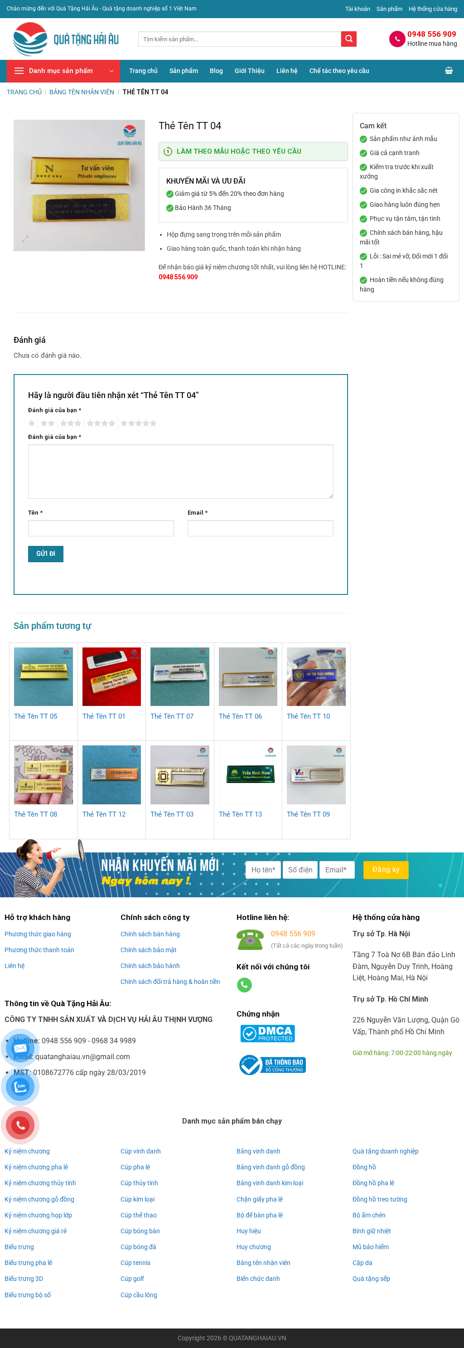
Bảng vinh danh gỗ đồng (271, 1167)
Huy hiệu (249, 1231)
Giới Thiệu (250, 71)
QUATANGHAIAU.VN (257, 1338)
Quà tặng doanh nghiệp (386, 1151)
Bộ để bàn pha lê (260, 1215)
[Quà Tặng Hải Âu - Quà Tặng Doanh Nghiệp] (66, 39)
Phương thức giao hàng (38, 934)
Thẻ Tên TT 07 (171, 716)
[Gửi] (349, 39)
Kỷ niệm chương (27, 1151)
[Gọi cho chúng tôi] (244, 985)
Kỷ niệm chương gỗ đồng (39, 1199)
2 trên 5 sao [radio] (46, 423)
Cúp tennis (135, 1262)
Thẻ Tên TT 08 (35, 814)
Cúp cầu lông (139, 1295)
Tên (35, 512)
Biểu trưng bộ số (28, 1295)
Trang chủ (143, 71)
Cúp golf (132, 1278)
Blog (216, 71)
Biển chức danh (258, 1278)
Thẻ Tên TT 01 (104, 716)
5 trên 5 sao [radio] (137, 423)
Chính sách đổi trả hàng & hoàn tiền (170, 981)
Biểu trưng (19, 1247)
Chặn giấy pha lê (260, 1199)
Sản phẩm (389, 8)
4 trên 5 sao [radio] (100, 423)
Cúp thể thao (139, 1215)
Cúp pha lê (135, 1167)
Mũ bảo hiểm (371, 1247)
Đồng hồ (364, 1167)
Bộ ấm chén (369, 1215)
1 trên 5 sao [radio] (30, 423)
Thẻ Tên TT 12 (104, 814)
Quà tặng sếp (371, 1278)
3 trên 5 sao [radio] (69, 423)
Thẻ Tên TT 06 (240, 716)
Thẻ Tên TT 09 (308, 814)
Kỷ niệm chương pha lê (36, 1167)
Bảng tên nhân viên (263, 1262)
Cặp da (362, 1262)
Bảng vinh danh (258, 1151)
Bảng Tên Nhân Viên (81, 92)
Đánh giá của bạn (54, 410)
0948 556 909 (178, 277)
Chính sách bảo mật (149, 950)
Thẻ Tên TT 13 (240, 814)
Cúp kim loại (138, 1199)
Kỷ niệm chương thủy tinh (40, 1183)
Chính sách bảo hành (150, 965)
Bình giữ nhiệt (372, 1231)
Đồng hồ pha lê (373, 1183)
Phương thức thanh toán (39, 950)
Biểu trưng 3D (24, 1278)
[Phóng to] (25, 240)
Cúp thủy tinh (139, 1183)
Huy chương (254, 1247)
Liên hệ (287, 71)
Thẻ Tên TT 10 (308, 716)
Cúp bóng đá (138, 1247)
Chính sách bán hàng (150, 934)
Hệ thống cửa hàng (433, 8)
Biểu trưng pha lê (28, 1262)
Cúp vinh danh (141, 1151)
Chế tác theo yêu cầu (339, 71)
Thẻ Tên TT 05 (35, 716)
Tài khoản (357, 8)
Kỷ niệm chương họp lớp (38, 1215)
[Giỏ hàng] (449, 71)
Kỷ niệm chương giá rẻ (36, 1231)
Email (198, 512)
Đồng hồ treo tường (380, 1199)
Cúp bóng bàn (140, 1231)
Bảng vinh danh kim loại (270, 1183)
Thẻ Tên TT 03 (171, 814)
